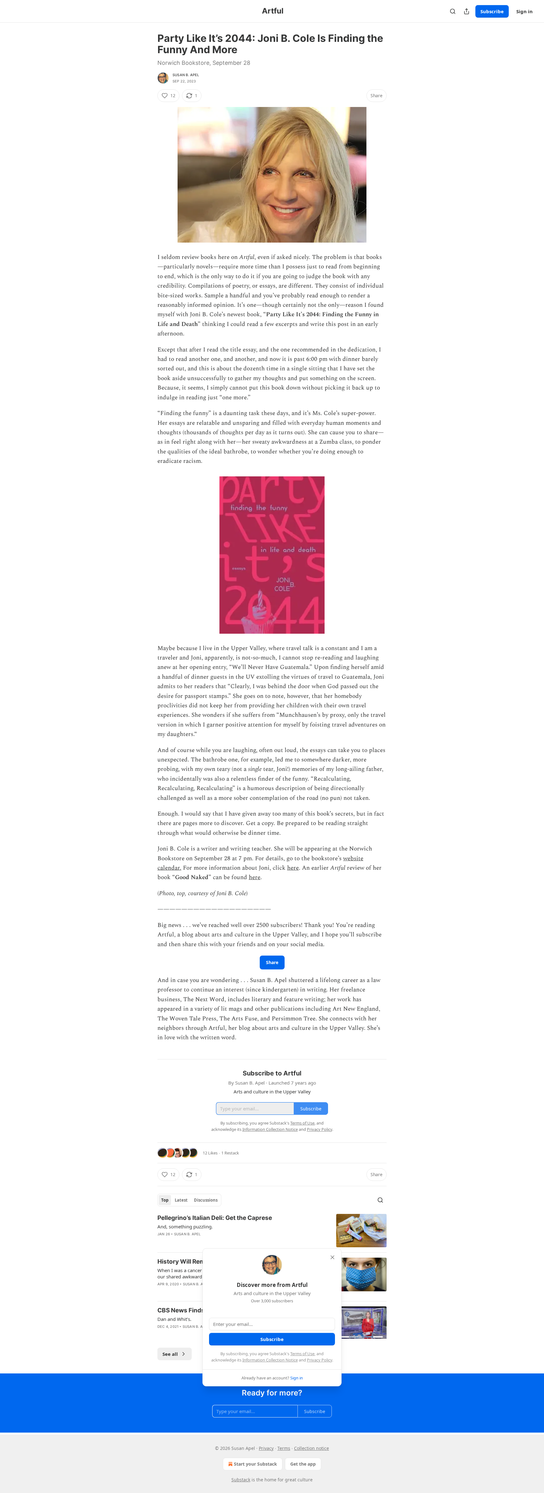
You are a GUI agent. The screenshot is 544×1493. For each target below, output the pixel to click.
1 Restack (230, 1153)
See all (170, 1354)
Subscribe (492, 11)
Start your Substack (255, 1464)
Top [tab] (164, 1200)
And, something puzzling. (185, 1226)
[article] (272, 1230)
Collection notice (311, 1448)
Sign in (524, 11)
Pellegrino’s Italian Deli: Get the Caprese (214, 1217)
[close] (332, 1257)
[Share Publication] (466, 11)
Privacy (266, 1448)
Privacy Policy (319, 1360)
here (293, 868)
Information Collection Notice (270, 1360)
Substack (240, 1480)
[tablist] (189, 1200)
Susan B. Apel (186, 75)
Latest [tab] (181, 1200)
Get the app (303, 1464)
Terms (283, 1448)
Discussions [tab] (206, 1200)
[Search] (452, 11)
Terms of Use (302, 1353)
